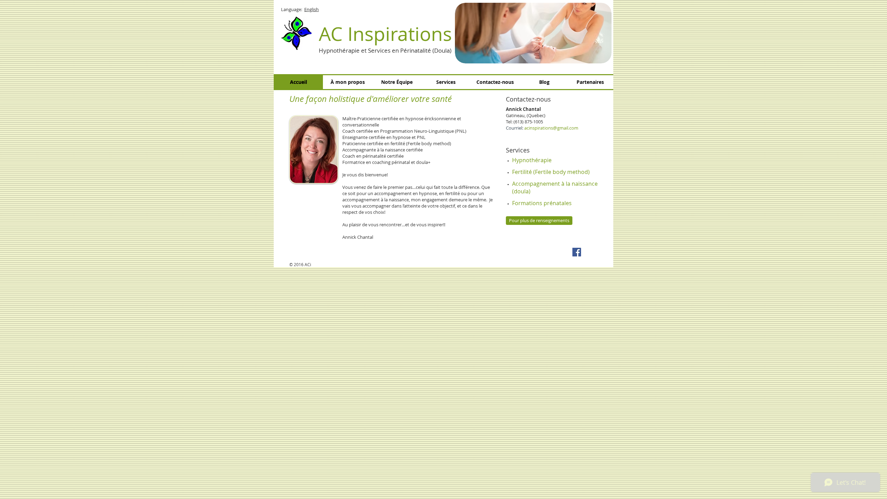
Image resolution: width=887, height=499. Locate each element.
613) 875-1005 (529, 122)
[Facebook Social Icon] (576, 252)
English (311, 9)
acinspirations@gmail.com (551, 128)
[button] (533, 33)
